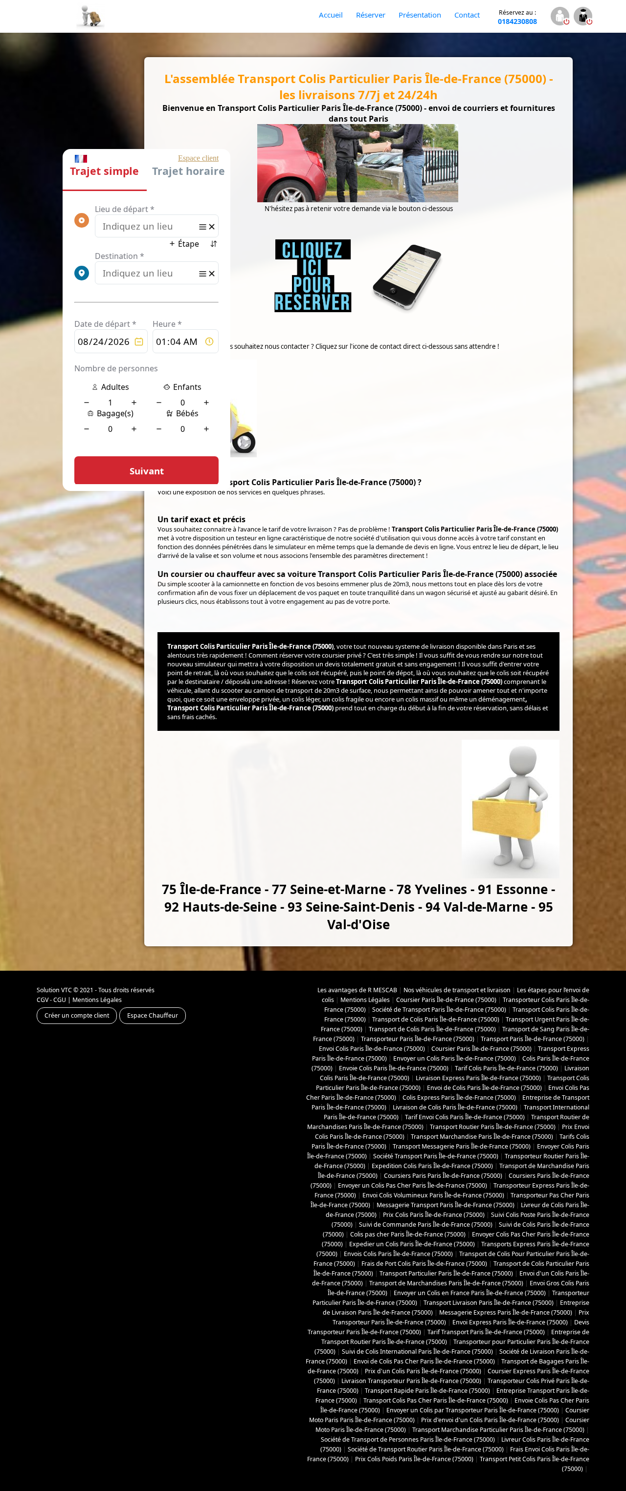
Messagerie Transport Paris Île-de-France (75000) (445, 1205)
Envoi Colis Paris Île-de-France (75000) (372, 1048)
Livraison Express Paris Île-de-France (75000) (478, 1078)
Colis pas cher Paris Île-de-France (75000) (408, 1234)
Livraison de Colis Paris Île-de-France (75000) (455, 1107)
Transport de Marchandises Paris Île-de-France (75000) (446, 1283)
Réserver (370, 15)
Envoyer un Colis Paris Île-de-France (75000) (454, 1058)
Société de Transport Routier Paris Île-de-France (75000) (426, 1449)
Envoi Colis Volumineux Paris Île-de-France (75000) (433, 1195)
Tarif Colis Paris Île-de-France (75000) (506, 1068)
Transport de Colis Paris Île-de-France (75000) (435, 1019)
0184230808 (517, 17)
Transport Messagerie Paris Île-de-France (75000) (462, 1146)
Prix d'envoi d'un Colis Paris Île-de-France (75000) (490, 1420)
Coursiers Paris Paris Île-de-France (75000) (443, 1176)
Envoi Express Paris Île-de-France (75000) (510, 1322)
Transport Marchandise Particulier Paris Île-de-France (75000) (498, 1430)
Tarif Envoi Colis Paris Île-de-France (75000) (465, 1117)
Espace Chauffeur (152, 1015)
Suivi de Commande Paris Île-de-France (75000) (425, 1224)
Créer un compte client (77, 1015)
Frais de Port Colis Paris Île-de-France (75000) (424, 1263)
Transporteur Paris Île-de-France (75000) (417, 1039)
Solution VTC (54, 990)
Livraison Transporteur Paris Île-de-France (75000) (411, 1381)
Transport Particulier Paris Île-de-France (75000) (446, 1273)
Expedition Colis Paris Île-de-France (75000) (432, 1166)
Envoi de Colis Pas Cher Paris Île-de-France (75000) (424, 1361)
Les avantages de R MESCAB (357, 990)
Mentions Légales (97, 1000)
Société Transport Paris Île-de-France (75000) (435, 1156)
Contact (467, 15)
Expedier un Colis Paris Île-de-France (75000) (412, 1244)
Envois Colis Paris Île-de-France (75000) (398, 1254)
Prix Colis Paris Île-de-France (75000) (434, 1215)
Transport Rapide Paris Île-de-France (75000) (427, 1390)
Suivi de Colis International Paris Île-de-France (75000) (417, 1351)
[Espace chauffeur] (582, 17)
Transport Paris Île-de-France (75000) (532, 1039)
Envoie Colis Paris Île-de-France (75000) (393, 1068)
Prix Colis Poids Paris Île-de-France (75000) (414, 1459)
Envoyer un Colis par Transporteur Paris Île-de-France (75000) (472, 1410)
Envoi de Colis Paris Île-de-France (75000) (484, 1088)
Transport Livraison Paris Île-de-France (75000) (489, 1303)
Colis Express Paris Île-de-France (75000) (459, 1097)
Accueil (331, 15)
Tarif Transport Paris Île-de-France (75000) (486, 1332)
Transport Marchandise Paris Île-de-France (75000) (482, 1136)
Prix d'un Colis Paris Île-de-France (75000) (423, 1371)
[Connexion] (559, 17)
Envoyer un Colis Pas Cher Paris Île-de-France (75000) (412, 1185)
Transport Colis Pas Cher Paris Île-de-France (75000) (435, 1400)
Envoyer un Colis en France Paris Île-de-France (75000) (470, 1293)
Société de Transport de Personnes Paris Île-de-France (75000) (408, 1439)
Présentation (420, 15)
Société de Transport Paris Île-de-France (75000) (439, 1009)
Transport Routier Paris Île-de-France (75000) (493, 1127)
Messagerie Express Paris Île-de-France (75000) (505, 1312)
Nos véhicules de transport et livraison (457, 990)
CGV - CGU (51, 1000)
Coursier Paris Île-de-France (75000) (446, 1000)
